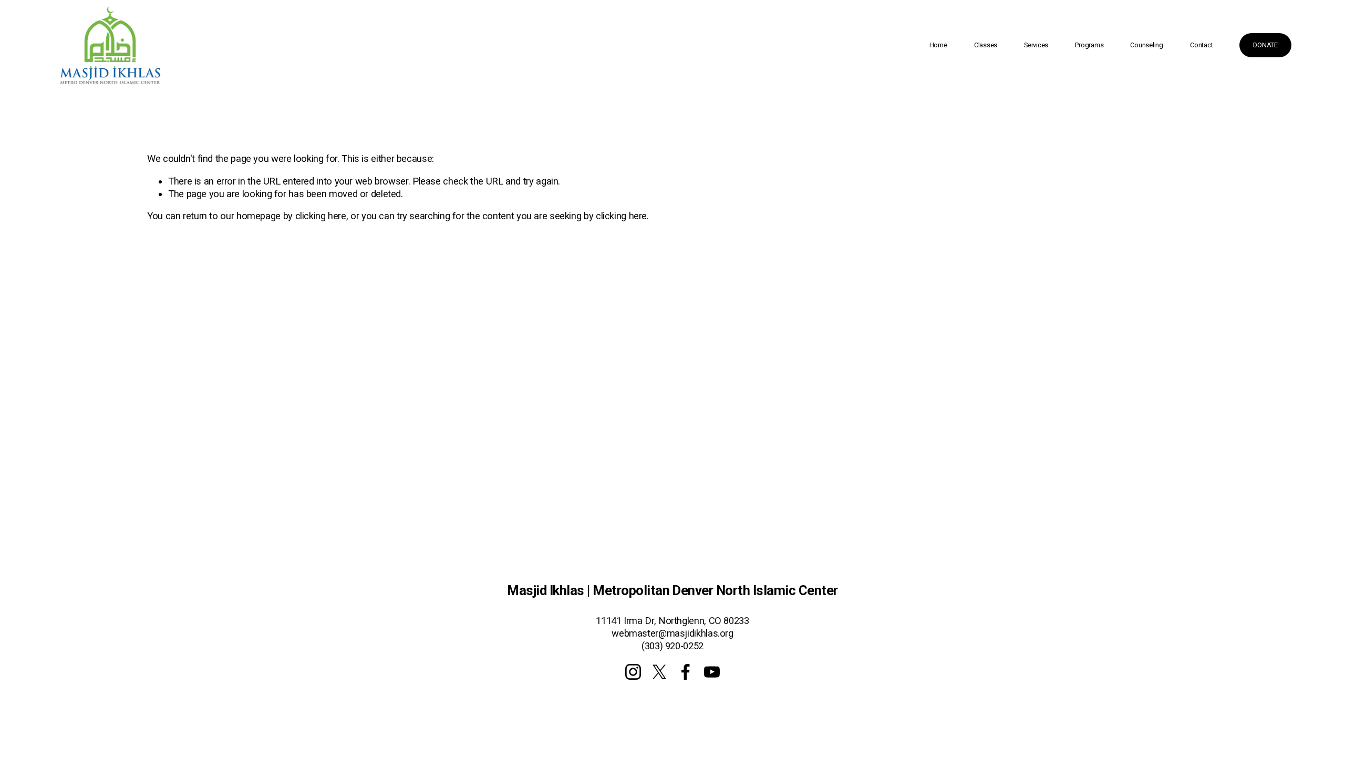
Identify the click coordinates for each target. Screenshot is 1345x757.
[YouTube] (711, 671)
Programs (1089, 45)
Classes (985, 45)
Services (1036, 45)
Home (938, 45)
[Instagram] (633, 671)
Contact (1201, 45)
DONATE (1265, 45)
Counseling (1146, 45)
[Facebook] (685, 671)
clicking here (320, 215)
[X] (659, 671)
